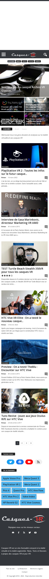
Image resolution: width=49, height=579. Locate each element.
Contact (24, 572)
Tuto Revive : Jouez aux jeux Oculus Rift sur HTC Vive (23, 417)
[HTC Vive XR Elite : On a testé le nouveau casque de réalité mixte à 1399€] (24, 302)
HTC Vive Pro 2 (11, 496)
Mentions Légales (36, 569)
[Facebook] (19, 533)
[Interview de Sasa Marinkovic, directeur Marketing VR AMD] (24, 204)
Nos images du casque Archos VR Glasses (23, 88)
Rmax (3, 94)
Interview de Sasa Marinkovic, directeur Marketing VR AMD (20, 221)
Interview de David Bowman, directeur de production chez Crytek (11, 121)
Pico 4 (6, 490)
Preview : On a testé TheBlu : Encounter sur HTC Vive (19, 368)
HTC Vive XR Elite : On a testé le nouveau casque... (21, 319)
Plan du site (10, 569)
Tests (24, 61)
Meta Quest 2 (31, 484)
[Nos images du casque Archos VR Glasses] (24, 80)
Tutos (31, 61)
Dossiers (11, 61)
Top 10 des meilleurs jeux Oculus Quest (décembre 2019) (35, 121)
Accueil (17, 129)
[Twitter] (30, 533)
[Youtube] (35, 533)
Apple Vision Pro (11, 478)
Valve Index (29, 496)
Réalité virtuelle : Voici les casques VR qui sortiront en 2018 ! (35, 106)
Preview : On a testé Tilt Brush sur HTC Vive (11, 108)
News (18, 61)
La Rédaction (22, 569)
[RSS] (25, 533)
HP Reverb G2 (10, 502)
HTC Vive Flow (35, 490)
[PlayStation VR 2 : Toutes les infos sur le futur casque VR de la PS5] (24, 155)
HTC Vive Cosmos (31, 502)
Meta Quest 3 (31, 478)
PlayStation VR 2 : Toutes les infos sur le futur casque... (22, 172)
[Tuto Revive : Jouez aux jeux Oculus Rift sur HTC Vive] (24, 401)
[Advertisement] (24, 25)
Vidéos (37, 61)
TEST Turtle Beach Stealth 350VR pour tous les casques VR (22, 270)
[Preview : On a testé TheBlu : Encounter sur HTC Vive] (24, 352)
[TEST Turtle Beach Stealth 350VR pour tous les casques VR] (24, 253)
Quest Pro (18, 490)
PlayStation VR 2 (11, 484)
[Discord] (13, 533)
